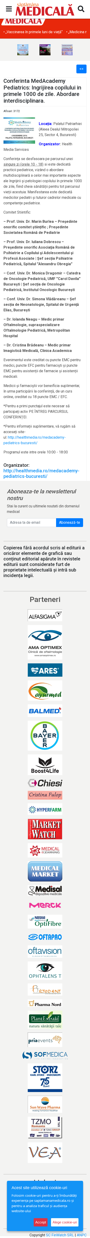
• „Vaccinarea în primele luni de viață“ (33, 32)
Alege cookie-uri (65, 1222)
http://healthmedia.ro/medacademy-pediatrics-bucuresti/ (41, 473)
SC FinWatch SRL (60, 1235)
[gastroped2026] (67, 50)
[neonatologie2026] (45, 50)
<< (81, 69)
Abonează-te (69, 522)
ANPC (82, 1235)
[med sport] (23, 50)
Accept (40, 1222)
